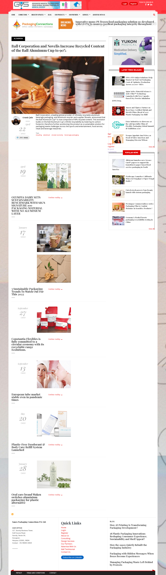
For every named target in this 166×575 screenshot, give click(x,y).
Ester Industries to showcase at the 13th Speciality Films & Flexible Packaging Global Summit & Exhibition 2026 (140, 125)
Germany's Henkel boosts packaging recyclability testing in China (139, 219)
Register (133, 4)
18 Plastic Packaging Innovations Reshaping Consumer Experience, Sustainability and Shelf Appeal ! (128, 536)
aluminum (46, 135)
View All (151, 147)
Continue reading (54, 197)
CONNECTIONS (22, 14)
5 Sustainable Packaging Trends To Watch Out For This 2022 (28, 291)
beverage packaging (72, 135)
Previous (78, 5)
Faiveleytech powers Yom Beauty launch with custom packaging (139, 191)
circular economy (57, 135)
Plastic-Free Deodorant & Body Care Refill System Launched (28, 447)
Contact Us (65, 552)
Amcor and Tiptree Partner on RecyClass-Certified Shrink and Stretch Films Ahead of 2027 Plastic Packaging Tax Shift (139, 111)
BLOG (49, 14)
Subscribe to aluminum (12, 514)
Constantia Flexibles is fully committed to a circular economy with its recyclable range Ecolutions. (28, 344)
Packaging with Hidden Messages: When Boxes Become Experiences (132, 555)
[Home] (33, 24)
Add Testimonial (68, 549)
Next (80, 5)
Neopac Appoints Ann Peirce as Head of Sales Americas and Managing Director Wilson (138, 137)
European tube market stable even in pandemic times (27, 397)
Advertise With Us (68, 546)
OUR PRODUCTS (59, 14)
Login (125, 4)
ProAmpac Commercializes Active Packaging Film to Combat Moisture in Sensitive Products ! (140, 206)
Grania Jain (28, 117)
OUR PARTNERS (73, 14)
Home (63, 527)
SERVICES (85, 14)
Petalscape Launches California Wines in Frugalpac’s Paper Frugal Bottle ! (140, 178)
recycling (39, 135)
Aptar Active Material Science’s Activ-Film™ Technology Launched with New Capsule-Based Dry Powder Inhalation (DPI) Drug (131, 96)
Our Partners (66, 544)
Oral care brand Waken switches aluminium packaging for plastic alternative (26, 498)
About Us (65, 535)
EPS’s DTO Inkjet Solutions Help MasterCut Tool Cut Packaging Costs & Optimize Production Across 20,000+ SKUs (139, 81)
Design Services (67, 541)
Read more (109, 136)
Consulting (65, 538)
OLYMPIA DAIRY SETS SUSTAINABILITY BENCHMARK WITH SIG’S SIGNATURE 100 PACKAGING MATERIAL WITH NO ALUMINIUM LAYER (28, 205)
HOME (13, 14)
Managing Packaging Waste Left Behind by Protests (131, 563)
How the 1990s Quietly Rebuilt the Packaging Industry (128, 546)
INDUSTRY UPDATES (37, 14)
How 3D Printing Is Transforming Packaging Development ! (128, 526)
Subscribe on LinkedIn (72, 557)
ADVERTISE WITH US (99, 14)
